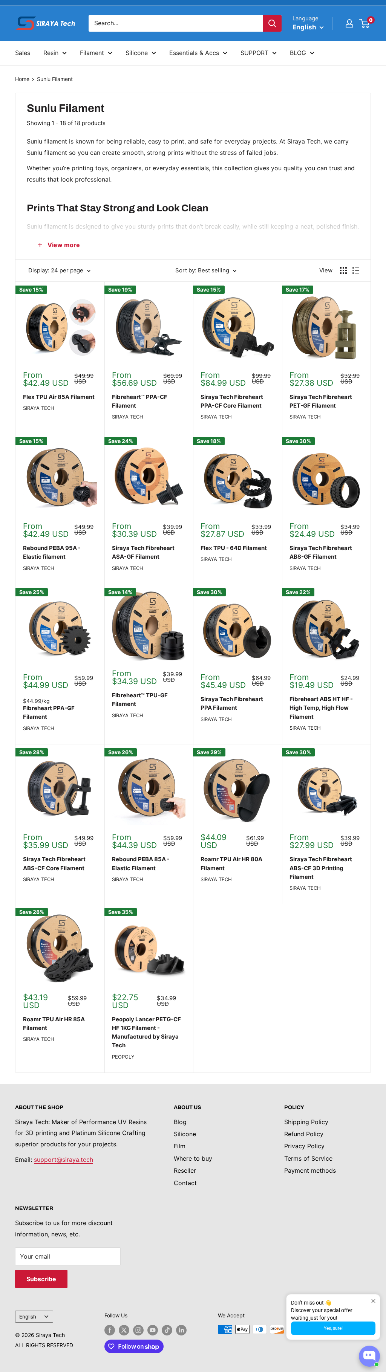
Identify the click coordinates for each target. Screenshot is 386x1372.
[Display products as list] (355, 270)
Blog (180, 1122)
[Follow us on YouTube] (152, 1330)
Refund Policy (303, 1134)
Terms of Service (308, 1158)
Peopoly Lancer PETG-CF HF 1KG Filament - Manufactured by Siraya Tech (146, 1032)
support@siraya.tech (63, 1159)
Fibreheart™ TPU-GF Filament (140, 699)
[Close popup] (373, 1301)
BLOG (298, 53)
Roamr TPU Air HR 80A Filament (231, 863)
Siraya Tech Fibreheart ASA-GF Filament (143, 552)
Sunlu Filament (55, 79)
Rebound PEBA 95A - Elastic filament (52, 552)
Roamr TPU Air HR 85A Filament (54, 1023)
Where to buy (193, 1158)
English (27, 1317)
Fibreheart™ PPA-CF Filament (139, 401)
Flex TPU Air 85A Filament (59, 396)
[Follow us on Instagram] (138, 1330)
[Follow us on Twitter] (124, 1330)
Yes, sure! (333, 1328)
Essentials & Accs (194, 53)
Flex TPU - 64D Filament (234, 548)
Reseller (185, 1170)
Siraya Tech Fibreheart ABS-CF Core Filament (54, 863)
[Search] (272, 23)
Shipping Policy (306, 1122)
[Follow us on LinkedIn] (181, 1330)
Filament (92, 53)
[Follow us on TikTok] (167, 1330)
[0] (364, 23)
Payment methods (310, 1170)
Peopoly (123, 1057)
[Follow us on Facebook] (109, 1330)
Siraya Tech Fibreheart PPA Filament (232, 703)
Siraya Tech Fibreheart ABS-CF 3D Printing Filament (321, 868)
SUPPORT (254, 53)
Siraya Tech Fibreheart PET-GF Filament (321, 401)
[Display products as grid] (343, 270)
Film (179, 1146)
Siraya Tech (38, 408)
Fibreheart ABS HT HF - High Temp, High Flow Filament (321, 707)
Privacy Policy (304, 1146)
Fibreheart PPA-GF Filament (49, 712)
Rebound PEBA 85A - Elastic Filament (141, 863)
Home (22, 79)
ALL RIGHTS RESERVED (44, 1345)
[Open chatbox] (369, 1356)
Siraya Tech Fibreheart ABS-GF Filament (321, 552)
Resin (50, 53)
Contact (185, 1183)
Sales (22, 53)
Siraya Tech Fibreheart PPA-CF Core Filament (232, 401)
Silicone (137, 53)
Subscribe (41, 1279)
